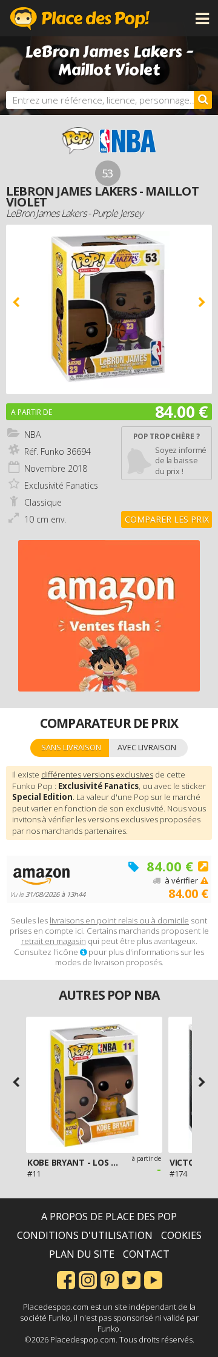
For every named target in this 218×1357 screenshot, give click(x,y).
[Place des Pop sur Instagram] (88, 1279)
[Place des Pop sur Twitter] (131, 1279)
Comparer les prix (167, 519)
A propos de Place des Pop (109, 1216)
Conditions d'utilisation (85, 1235)
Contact (146, 1254)
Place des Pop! (80, 18)
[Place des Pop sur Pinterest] (110, 1279)
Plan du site (81, 1254)
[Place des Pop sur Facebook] (66, 1279)
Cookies (181, 1235)
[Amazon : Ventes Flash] (109, 616)
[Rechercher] (203, 100)
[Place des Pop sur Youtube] (153, 1279)
